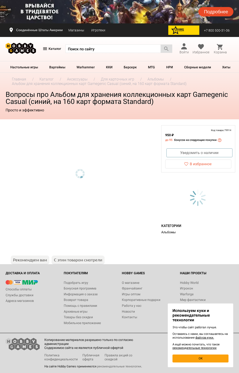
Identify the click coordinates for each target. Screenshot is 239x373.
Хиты (226, 67)
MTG (151, 67)
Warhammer (86, 67)
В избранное (200, 164)
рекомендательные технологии (119, 366)
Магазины (76, 30)
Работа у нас (131, 305)
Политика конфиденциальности (61, 357)
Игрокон (186, 288)
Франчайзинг (132, 288)
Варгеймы (57, 67)
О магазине (130, 283)
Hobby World (189, 283)
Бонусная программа (80, 288)
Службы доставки (19, 295)
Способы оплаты (19, 289)
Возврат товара (76, 300)
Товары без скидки (78, 317)
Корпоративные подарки (141, 300)
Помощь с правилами (80, 305)
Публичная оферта (90, 357)
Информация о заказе (81, 294)
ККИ (109, 67)
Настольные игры (24, 67)
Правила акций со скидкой (118, 357)
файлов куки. (204, 337)
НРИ (169, 67)
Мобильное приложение (82, 323)
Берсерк (130, 67)
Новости (128, 311)
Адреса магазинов (20, 301)
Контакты (129, 317)
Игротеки (98, 30)
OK (201, 358)
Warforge (186, 294)
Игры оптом (131, 294)
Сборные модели (197, 67)
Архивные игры (76, 311)
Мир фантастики (193, 300)
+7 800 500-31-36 (217, 30)
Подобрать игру (76, 283)
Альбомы (168, 232)
